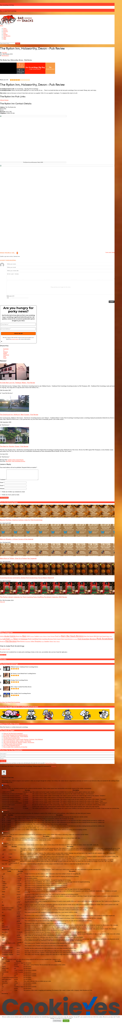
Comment (3, 479)
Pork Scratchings (105, 638)
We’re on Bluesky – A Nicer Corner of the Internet (16, 539)
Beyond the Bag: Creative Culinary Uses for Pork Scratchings (21, 520)
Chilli (28, 636)
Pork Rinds (75, 639)
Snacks (42, 641)
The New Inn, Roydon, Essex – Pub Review (14, 446)
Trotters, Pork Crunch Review (16, 459)
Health (104, 636)
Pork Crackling (33, 639)
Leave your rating (110, 252)
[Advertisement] (50, 617)
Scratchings (27, 641)
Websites (58, 641)
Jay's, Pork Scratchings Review (11, 745)
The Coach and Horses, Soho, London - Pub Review (17, 741)
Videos (54, 641)
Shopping (38, 641)
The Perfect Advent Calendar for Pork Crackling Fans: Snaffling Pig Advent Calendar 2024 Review (33, 597)
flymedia (53, 766)
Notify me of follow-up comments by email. (13, 491)
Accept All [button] (66, 1020)
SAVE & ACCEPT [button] (7, 992)
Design (48, 636)
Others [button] (3, 956)
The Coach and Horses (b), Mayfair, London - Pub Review (18, 742)
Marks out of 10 (10, 296)
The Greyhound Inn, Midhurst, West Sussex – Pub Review (19, 414)
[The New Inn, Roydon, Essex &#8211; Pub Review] (14, 443)
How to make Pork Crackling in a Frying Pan (15, 747)
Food (56, 636)
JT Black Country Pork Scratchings (12, 744)
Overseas (24, 639)
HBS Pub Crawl (98, 636)
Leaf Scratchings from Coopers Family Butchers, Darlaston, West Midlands (23, 739)
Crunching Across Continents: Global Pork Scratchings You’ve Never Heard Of (27, 578)
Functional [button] (4, 810)
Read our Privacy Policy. (50, 763)
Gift (60, 636)
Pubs (18, 641)
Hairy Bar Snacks (88, 636)
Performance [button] (5, 831)
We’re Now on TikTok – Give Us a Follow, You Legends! (18, 558)
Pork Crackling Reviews (45, 639)
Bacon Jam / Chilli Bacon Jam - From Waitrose (15, 736)
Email (2, 485)
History (108, 636)
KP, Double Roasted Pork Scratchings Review (15, 735)
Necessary (6, 785)
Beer (24, 636)
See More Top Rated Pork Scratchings (10, 702)
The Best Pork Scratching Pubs (11, 738)
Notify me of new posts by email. (10, 494)
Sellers (32, 641)
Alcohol (7, 636)
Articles (13, 636)
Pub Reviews (5, 55)
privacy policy (15, 339)
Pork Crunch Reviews (67, 639)
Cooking (36, 636)
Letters (11, 639)
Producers (2, 641)
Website (2, 488)
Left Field (6, 639)
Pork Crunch (57, 639)
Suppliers (46, 641)
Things (51, 641)
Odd (19, 639)
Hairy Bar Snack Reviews (72, 636)
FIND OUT (3, 655)
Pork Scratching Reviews (87, 639)
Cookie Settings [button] (57, 1020)
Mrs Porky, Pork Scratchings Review (15, 461)
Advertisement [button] (5, 866)
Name (2, 482)
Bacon (17, 636)
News (15, 639)
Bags (21, 636)
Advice (2, 636)
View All (2, 602)
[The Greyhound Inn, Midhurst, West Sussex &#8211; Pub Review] (14, 411)
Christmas (32, 636)
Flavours (53, 636)
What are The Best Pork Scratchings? (13, 733)
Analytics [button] (4, 841)
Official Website (4, 100)
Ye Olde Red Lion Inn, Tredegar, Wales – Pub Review (17, 382)
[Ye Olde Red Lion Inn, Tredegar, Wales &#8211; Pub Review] (14, 379)
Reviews (22, 641)
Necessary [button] (4, 783)
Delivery (45, 636)
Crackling (41, 636)
